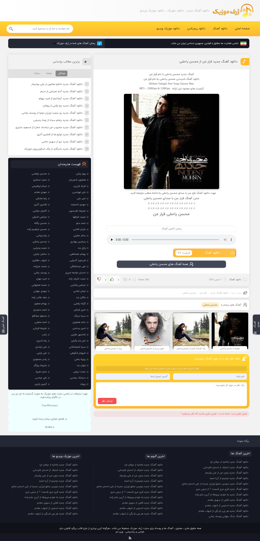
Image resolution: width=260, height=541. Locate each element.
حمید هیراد (41, 371)
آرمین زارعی (41, 384)
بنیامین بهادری (78, 241)
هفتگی (61, 73)
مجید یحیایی (40, 248)
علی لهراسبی (79, 192)
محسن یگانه (40, 223)
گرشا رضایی (80, 303)
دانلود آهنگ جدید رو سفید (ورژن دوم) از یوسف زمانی (52, 113)
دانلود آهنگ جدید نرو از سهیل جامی (62, 142)
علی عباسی (41, 378)
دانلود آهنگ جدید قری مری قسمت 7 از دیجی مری (222, 489)
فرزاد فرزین (79, 186)
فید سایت (130, 537)
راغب (44, 334)
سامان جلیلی (40, 254)
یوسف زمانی (40, 272)
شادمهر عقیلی (78, 334)
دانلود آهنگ (220, 29)
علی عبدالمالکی (78, 266)
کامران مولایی (40, 211)
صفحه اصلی (242, 29)
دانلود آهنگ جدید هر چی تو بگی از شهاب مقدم (223, 511)
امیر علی (81, 198)
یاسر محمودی (40, 359)
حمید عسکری (40, 180)
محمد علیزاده (40, 266)
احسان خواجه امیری (75, 272)
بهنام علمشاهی (78, 254)
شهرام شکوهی (78, 353)
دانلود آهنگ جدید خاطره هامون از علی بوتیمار (57, 84)
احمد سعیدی (40, 310)
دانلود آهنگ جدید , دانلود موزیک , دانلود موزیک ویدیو (233, 11)
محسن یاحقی (189, 292)
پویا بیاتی (81, 174)
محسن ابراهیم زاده (37, 229)
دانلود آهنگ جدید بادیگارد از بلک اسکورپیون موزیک (53, 149)
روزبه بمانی (80, 359)
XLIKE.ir (49, 427)
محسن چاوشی (39, 174)
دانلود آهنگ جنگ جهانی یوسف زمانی (228, 516)
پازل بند (82, 248)
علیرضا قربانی (40, 328)
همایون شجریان (77, 180)
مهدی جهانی (40, 291)
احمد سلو (81, 223)
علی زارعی (42, 353)
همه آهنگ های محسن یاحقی (169, 264)
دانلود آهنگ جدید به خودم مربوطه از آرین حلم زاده (221, 494)
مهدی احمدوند (78, 204)
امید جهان (41, 279)
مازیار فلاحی (79, 229)
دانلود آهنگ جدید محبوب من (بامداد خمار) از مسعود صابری (49, 127)
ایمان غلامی (79, 291)
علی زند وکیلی (78, 340)
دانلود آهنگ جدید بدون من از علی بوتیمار (226, 473)
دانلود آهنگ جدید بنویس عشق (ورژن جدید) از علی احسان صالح (215, 484)
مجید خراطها (79, 217)
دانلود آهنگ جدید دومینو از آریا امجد (229, 478)
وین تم (119, 532)
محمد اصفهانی (39, 285)
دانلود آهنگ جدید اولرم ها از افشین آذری (60, 134)
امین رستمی (79, 328)
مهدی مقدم (40, 192)
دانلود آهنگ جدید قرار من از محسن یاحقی (208, 61)
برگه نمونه (243, 441)
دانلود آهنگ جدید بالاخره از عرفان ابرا (229, 462)
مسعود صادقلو (39, 316)
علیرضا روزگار (40, 365)
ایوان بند (81, 365)
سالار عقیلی (79, 235)
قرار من (203, 292)
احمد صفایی (40, 322)
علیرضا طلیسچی (77, 211)
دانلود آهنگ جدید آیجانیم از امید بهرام (61, 98)
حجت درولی (79, 371)
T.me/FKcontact (49, 405)
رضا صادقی (41, 198)
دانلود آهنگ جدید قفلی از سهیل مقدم (228, 500)
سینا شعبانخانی (77, 347)
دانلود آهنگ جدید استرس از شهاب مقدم (226, 505)
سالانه (37, 73)
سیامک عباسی (78, 378)
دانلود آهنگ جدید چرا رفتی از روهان (63, 106)
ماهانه (49, 73)
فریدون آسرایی (78, 260)
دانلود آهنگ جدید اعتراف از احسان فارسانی (225, 467)
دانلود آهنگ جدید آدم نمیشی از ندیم (61, 91)
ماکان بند (81, 297)
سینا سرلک (80, 316)
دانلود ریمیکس (196, 29)
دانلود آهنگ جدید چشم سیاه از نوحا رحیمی (58, 120)
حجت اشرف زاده (77, 279)
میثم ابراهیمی (39, 186)
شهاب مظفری (39, 260)
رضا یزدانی (41, 235)
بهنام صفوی (40, 303)
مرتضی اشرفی (39, 217)
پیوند (83, 384)
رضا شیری (42, 340)
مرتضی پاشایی (78, 285)
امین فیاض (80, 310)
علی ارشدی (41, 347)
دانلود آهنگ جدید (219, 292)
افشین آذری (40, 204)
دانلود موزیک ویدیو (168, 29)
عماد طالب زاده (39, 297)
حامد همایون (79, 322)
